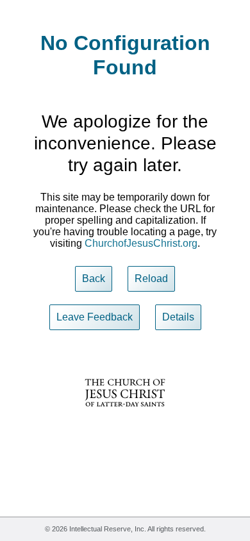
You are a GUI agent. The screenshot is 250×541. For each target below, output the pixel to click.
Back (93, 278)
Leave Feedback (94, 317)
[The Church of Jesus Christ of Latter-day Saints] (125, 415)
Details (178, 317)
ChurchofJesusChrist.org (141, 243)
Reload (151, 278)
